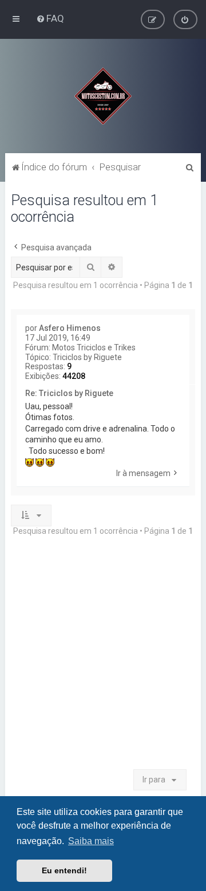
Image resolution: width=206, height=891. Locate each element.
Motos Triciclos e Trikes (94, 347)
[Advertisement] (103, 658)
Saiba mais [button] (91, 841)
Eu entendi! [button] (64, 870)
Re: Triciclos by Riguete (69, 393)
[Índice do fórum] (103, 96)
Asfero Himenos (70, 328)
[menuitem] (50, 18)
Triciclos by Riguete (87, 357)
